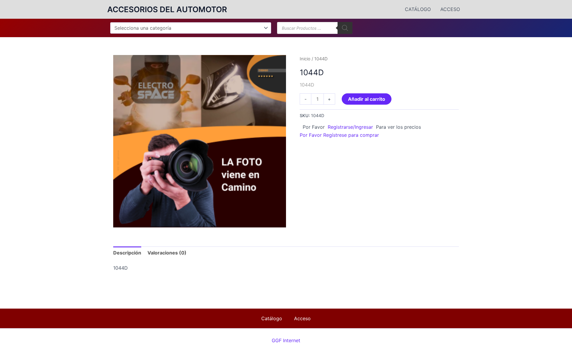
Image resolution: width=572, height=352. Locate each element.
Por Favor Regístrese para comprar (339, 135)
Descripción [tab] (127, 253)
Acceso (450, 9)
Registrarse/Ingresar (350, 127)
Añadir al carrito (366, 99)
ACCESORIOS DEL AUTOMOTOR (167, 9)
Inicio (305, 59)
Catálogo (418, 9)
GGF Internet (286, 340)
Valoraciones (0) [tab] (166, 253)
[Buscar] (345, 28)
